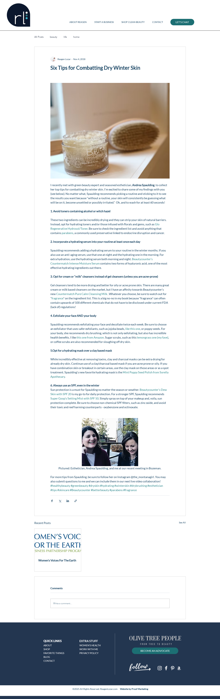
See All (182, 522)
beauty (53, 36)
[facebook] (166, 668)
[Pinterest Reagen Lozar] (172, 668)
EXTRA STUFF (88, 641)
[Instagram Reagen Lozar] (160, 668)
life (65, 36)
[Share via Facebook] (51, 500)
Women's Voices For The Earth (57, 560)
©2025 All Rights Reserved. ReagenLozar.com (95, 689)
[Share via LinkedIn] (67, 500)
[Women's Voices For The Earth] (57, 542)
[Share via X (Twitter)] (59, 500)
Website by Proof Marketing (134, 689)
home (76, 36)
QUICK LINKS (52, 641)
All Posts (38, 36)
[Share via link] (75, 500)
